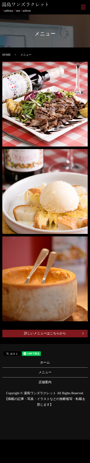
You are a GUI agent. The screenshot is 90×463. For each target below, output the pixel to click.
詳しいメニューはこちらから (45, 333)
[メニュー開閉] (83, 7)
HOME (6, 54)
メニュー (45, 372)
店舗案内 (45, 382)
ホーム (45, 362)
